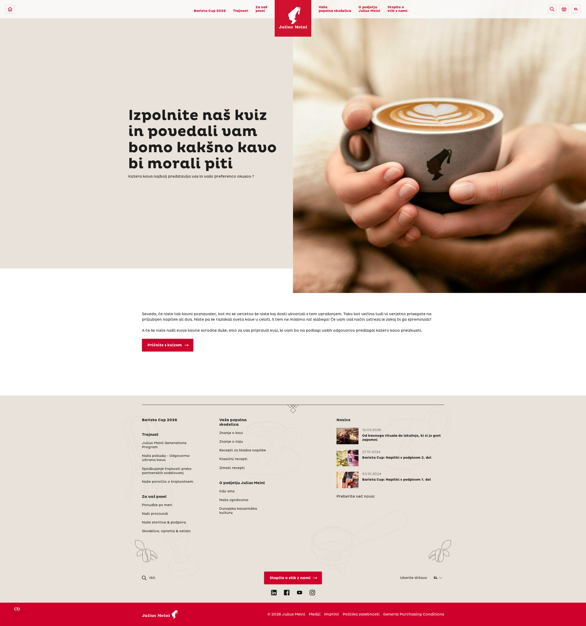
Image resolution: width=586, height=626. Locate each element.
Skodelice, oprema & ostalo (166, 531)
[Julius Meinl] (10, 9)
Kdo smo (227, 491)
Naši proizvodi (155, 514)
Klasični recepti (233, 459)
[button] (552, 9)
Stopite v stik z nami (397, 9)
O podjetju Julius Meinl (369, 9)
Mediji (314, 614)
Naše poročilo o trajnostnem (167, 482)
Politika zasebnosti (361, 614)
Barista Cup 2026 (210, 11)
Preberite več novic (355, 496)
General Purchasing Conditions (413, 614)
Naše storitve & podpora (164, 522)
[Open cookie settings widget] (16, 609)
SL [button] (576, 9)
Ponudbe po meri (157, 505)
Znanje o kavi (231, 433)
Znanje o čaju (231, 442)
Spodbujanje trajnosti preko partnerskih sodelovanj (167, 471)
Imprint (331, 614)
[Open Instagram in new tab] (312, 592)
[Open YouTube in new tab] (299, 592)
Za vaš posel (261, 9)
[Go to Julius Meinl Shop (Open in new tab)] (564, 9)
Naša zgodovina (233, 500)
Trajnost (240, 11)
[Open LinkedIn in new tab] (274, 592)
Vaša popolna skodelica (335, 9)
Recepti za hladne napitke (242, 450)
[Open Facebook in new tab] (286, 592)
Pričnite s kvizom (164, 345)
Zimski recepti (232, 468)
